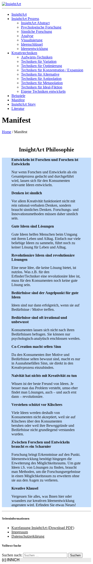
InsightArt (19, 14)
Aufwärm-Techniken (36, 57)
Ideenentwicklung (34, 49)
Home (6, 132)
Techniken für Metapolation (42, 83)
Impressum (19, 532)
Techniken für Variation (39, 61)
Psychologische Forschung (41, 27)
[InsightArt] (11, 4)
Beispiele (18, 96)
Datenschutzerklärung (27, 536)
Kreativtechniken (24, 53)
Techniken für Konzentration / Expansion (52, 70)
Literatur (17, 109)
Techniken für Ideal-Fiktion (41, 87)
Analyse (27, 36)
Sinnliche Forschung (36, 31)
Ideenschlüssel (32, 44)
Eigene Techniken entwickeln (43, 91)
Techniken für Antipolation (41, 79)
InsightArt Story (23, 104)
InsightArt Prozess (25, 19)
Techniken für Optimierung (41, 66)
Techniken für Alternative (40, 74)
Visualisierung (31, 40)
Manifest (18, 100)
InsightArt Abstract (35, 23)
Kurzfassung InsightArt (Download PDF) (42, 528)
